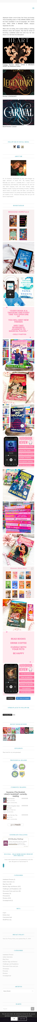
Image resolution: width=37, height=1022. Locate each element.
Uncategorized (7, 900)
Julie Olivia (10, 817)
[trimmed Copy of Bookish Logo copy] (15, 7)
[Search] (29, 8)
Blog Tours (6, 884)
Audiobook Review (8, 879)
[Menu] (33, 8)
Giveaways (6, 893)
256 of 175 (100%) (21, 844)
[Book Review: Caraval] (18, 124)
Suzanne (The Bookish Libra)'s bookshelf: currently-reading (15, 794)
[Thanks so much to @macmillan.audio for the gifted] (18, 452)
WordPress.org (7, 919)
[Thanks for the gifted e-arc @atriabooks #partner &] (18, 258)
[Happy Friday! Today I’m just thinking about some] (18, 647)
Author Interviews (8, 882)
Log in (4, 912)
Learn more (22, 1018)
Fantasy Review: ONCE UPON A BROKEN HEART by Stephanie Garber (18, 65)
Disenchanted (10, 798)
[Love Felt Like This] (5, 819)
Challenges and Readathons (11, 889)
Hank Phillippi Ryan (12, 809)
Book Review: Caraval (9, 126)
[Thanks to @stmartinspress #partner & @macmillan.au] (18, 290)
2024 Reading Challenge (15, 839)
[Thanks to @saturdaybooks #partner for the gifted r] (18, 387)
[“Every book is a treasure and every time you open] (18, 323)
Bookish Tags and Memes (10, 886)
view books (26, 846)
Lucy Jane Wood (11, 800)
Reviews (5, 898)
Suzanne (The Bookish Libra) (15, 841)
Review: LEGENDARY (10, 96)
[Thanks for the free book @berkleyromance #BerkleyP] (18, 355)
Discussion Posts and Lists (10, 891)
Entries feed (6, 915)
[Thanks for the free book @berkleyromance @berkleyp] (18, 485)
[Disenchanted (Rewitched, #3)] (5, 802)
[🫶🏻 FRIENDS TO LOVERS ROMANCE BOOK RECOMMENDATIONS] (18, 582)
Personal (5, 896)
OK (14, 1018)
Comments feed (7, 917)
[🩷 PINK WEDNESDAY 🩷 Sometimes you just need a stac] (18, 517)
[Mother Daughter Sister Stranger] (5, 809)
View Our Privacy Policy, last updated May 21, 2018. (17, 938)
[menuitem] (29, 8)
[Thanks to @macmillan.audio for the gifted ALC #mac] (18, 680)
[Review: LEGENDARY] (18, 94)
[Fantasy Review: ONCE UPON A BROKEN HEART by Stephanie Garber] (18, 63)
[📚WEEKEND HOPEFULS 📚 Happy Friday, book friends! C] (18, 225)
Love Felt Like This (12, 815)
